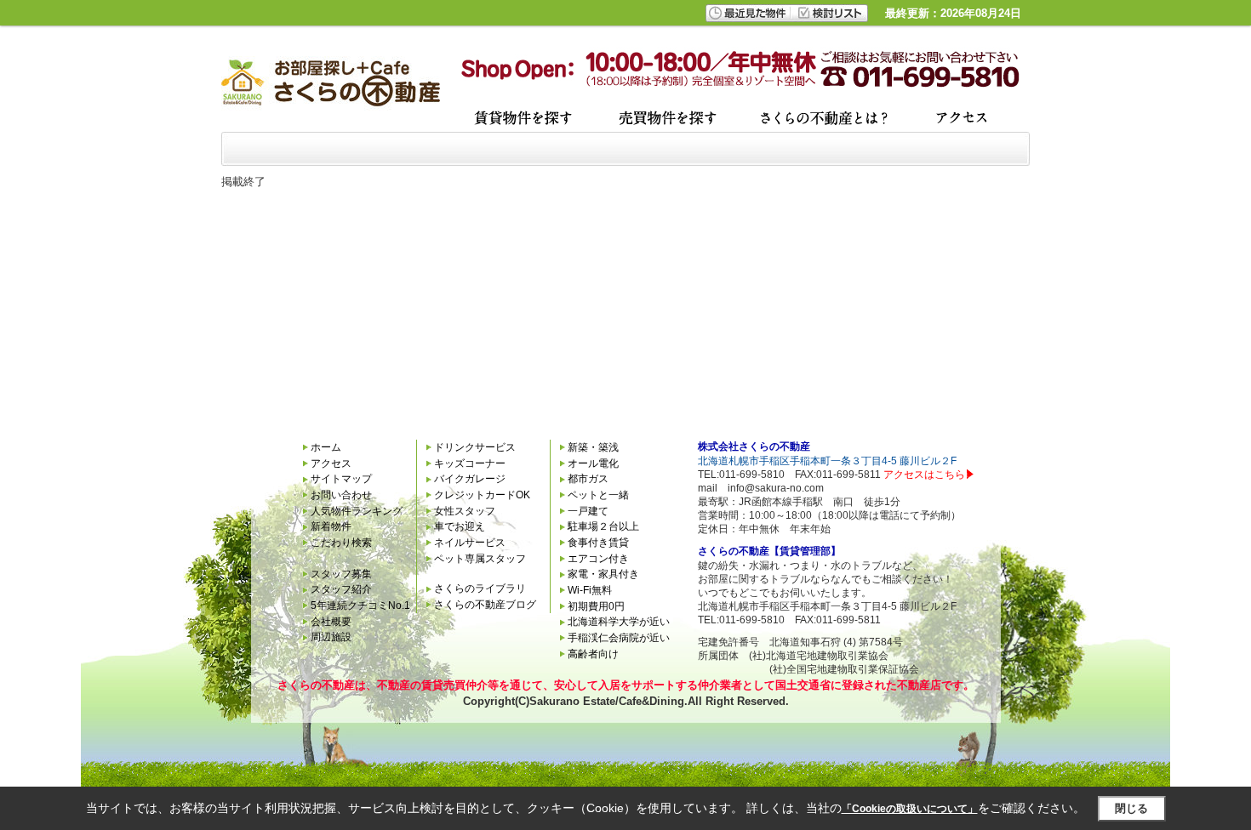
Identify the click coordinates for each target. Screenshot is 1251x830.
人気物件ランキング (357, 511)
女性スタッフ (464, 511)
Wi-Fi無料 (590, 590)
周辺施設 (331, 637)
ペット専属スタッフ (480, 559)
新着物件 (331, 526)
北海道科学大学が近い (619, 622)
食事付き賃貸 (598, 543)
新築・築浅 (593, 447)
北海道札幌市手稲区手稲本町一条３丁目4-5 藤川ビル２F (827, 461)
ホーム (326, 447)
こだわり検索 (341, 543)
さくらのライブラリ (480, 588)
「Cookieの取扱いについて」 (910, 809)
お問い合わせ (341, 495)
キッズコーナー (470, 463)
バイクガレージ (470, 479)
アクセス (331, 463)
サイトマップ (341, 479)
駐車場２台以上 (603, 526)
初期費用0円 (596, 606)
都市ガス (588, 479)
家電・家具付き (603, 574)
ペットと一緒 (598, 495)
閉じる (1131, 808)
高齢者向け (593, 654)
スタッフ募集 (341, 574)
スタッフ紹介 (341, 589)
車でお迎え (459, 526)
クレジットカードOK (482, 495)
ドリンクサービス (475, 447)
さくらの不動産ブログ (485, 605)
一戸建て (588, 511)
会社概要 (331, 622)
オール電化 (593, 463)
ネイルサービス (470, 543)
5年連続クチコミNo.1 (360, 605)
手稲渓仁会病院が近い (619, 638)
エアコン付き (598, 559)
